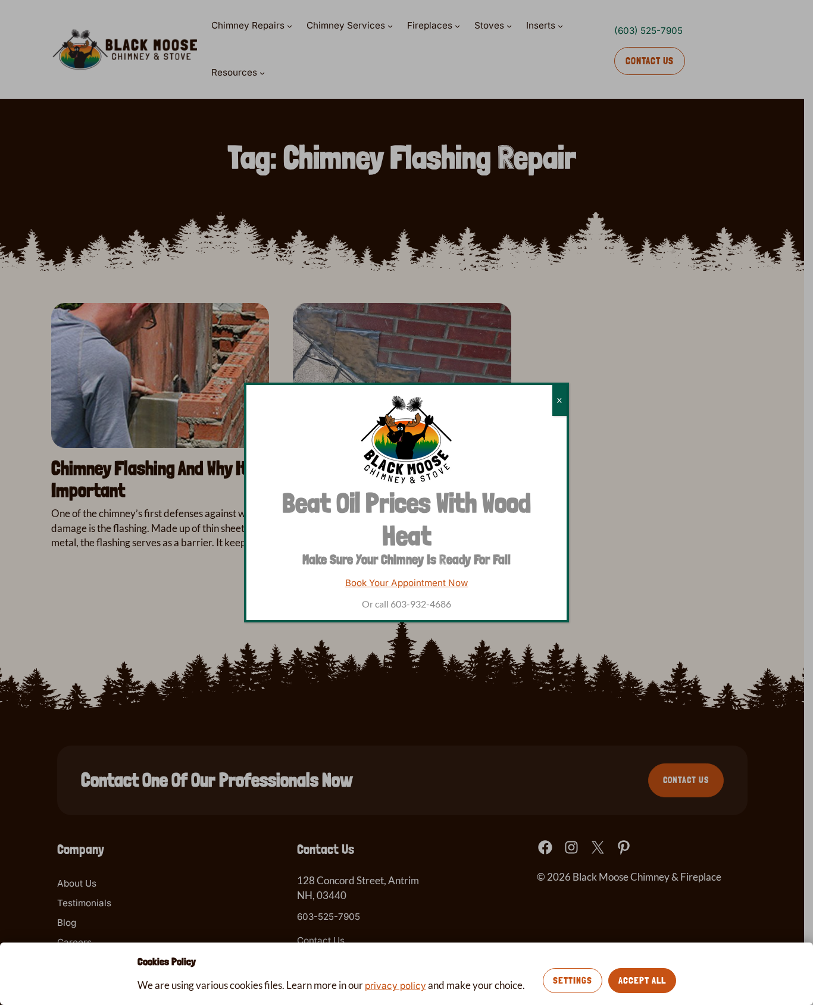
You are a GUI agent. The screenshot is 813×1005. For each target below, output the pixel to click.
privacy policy (395, 985)
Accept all (642, 980)
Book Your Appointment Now (406, 582)
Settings (572, 980)
